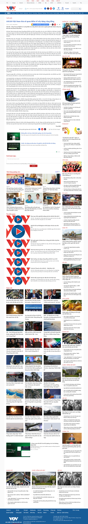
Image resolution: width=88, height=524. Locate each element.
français (13, 2)
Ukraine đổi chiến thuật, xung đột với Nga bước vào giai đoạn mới (33, 401)
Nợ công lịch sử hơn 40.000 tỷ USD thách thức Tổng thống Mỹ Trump (33, 317)
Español (74, 2)
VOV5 (48, 0)
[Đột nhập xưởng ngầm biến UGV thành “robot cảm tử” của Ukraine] (52, 411)
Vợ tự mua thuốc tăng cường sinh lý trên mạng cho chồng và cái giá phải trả (72, 145)
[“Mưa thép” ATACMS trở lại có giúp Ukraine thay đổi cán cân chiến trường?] (33, 427)
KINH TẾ (64, 228)
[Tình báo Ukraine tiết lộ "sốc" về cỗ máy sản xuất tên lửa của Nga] (52, 427)
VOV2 (33, 0)
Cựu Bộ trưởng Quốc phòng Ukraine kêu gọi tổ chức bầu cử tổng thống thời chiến (14, 351)
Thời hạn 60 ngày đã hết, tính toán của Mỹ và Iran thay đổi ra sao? (52, 351)
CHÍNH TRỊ (65, 431)
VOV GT (58, 0)
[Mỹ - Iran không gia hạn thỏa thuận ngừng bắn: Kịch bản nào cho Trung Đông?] (14, 326)
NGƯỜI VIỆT (66, 56)
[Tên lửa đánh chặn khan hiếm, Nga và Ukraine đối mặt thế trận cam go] (33, 377)
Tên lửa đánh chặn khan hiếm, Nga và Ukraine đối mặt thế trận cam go (33, 385)
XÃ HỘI (64, 262)
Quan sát (9, 288)
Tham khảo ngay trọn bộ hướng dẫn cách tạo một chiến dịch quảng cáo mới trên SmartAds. (39, 135)
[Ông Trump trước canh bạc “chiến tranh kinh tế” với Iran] (52, 294)
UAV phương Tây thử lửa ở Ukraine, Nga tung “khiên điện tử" (52, 368)
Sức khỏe (67, 13)
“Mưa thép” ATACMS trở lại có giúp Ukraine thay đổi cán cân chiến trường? (33, 435)
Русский (67, 2)
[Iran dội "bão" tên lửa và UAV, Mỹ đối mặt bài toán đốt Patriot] (14, 411)
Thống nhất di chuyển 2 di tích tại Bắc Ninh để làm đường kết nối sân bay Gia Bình (72, 461)
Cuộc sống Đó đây (69, 365)
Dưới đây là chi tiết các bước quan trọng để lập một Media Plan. (34, 145)
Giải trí (80, 13)
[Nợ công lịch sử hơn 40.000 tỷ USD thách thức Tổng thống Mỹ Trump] (33, 309)
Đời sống (72, 13)
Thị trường (35, 13)
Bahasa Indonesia (30, 2)
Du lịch (64, 193)
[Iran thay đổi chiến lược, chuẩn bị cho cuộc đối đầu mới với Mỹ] (14, 294)
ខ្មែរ (45, 2)
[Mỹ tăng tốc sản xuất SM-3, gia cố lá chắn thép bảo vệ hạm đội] (14, 360)
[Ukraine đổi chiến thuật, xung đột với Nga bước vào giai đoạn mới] (33, 394)
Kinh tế (30, 13)
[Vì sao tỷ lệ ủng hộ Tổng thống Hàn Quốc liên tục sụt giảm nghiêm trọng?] (52, 394)
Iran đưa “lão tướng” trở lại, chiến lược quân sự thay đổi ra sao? (33, 418)
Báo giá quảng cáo (27, 522)
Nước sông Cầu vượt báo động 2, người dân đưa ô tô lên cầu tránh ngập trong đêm (72, 295)
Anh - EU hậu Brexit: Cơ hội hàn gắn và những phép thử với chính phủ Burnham (52, 317)
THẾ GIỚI (9, 18)
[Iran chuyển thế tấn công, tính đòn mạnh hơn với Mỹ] (14, 309)
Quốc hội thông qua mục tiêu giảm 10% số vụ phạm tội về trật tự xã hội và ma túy (73, 452)
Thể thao (44, 13)
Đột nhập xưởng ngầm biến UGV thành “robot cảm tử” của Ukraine (52, 418)
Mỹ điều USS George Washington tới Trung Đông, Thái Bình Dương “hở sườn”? (51, 385)
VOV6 (52, 0)
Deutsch (21, 2)
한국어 (51, 2)
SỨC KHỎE (65, 298)
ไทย (81, 2)
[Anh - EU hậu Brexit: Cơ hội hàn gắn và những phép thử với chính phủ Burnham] (52, 309)
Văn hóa (76, 13)
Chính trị (13, 13)
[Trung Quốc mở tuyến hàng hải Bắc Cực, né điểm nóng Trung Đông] (52, 326)
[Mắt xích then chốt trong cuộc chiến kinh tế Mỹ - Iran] (33, 326)
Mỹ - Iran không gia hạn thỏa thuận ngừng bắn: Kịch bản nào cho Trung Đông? (14, 334)
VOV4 (43, 0)
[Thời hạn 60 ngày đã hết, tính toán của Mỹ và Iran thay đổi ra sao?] (52, 343)
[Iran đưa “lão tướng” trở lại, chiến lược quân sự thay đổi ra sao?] (33, 411)
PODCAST (65, 124)
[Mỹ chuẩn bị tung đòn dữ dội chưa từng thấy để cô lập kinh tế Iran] (14, 394)
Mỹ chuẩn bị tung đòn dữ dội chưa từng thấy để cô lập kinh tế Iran (14, 401)
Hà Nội (20, 8)
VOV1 (28, 0)
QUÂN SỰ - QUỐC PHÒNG (70, 21)
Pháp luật (40, 13)
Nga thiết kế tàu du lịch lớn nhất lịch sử (72, 388)
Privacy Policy (24, 163)
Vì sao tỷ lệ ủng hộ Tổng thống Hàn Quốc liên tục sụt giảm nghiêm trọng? (52, 401)
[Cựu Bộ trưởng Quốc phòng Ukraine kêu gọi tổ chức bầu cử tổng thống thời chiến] (14, 343)
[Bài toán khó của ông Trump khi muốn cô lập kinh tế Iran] (33, 294)
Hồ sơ (64, 398)
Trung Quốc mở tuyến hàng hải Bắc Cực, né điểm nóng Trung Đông (52, 334)
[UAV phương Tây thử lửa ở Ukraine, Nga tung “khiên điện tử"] (52, 360)
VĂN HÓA (65, 160)
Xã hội (17, 13)
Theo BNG (58, 126)
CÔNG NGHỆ (66, 89)
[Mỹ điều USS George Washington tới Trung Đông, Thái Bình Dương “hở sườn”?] (52, 377)
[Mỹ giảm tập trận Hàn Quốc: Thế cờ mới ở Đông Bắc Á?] (33, 343)
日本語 (39, 2)
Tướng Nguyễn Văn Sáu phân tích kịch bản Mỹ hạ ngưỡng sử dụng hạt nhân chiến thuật (33, 368)
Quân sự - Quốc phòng (62, 512)
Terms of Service (31, 163)
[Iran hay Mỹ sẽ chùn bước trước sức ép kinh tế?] (14, 377)
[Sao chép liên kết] (57, 25)
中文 (7, 2)
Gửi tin (33, 165)
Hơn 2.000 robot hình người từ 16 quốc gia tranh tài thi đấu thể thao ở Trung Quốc (72, 112)
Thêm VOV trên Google (55, 129)
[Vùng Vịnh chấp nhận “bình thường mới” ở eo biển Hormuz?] (14, 427)
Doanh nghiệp (56, 13)
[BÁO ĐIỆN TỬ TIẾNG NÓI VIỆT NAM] (11, 8)
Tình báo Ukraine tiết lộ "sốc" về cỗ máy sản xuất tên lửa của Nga (52, 435)
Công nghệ (62, 13)
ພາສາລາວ (59, 2)
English (67, 8)
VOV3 (38, 0)
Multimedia (26, 13)
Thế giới (21, 13)
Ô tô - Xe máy (50, 13)
